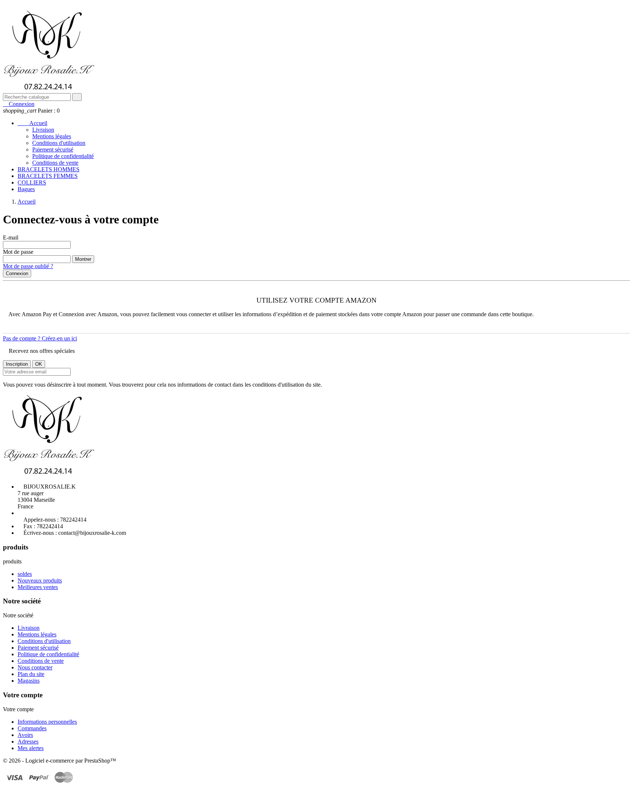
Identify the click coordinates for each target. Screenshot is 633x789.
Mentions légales (51, 136)
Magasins (29, 680)
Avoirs (25, 735)
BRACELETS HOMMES (48, 169)
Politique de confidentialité (63, 156)
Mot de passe (18, 252)
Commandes (32, 728)
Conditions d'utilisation (58, 143)
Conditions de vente (55, 163)
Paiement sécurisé (52, 149)
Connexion (17, 273)
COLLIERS (32, 182)
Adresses (28, 741)
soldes (25, 574)
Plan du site (31, 674)
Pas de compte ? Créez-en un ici (40, 338)
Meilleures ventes (38, 587)
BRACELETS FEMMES (48, 176)
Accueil (32, 123)
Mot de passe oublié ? (28, 266)
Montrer (83, 259)
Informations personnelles (47, 722)
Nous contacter (35, 667)
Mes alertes (31, 748)
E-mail (10, 237)
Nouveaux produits (40, 580)
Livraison (43, 130)
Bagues (26, 189)
